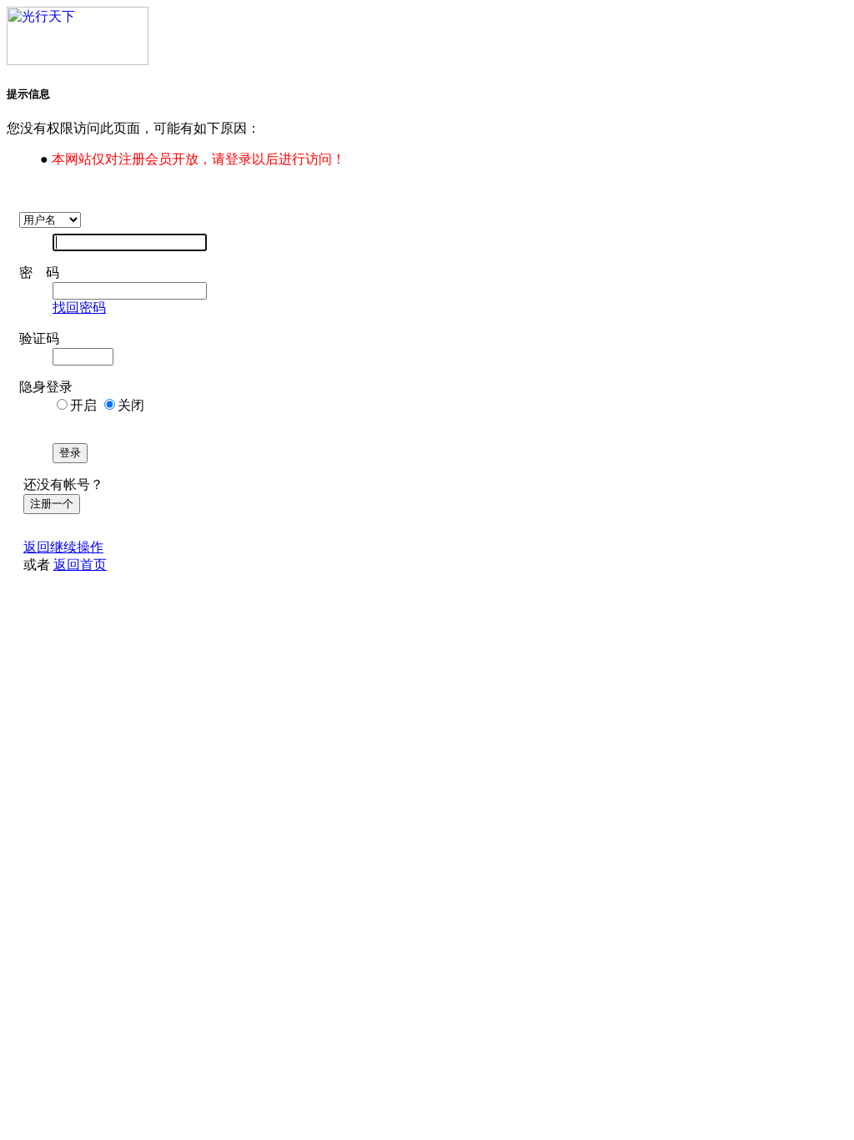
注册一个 (51, 503)
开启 (83, 405)
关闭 (131, 405)
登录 (70, 452)
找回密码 (79, 307)
